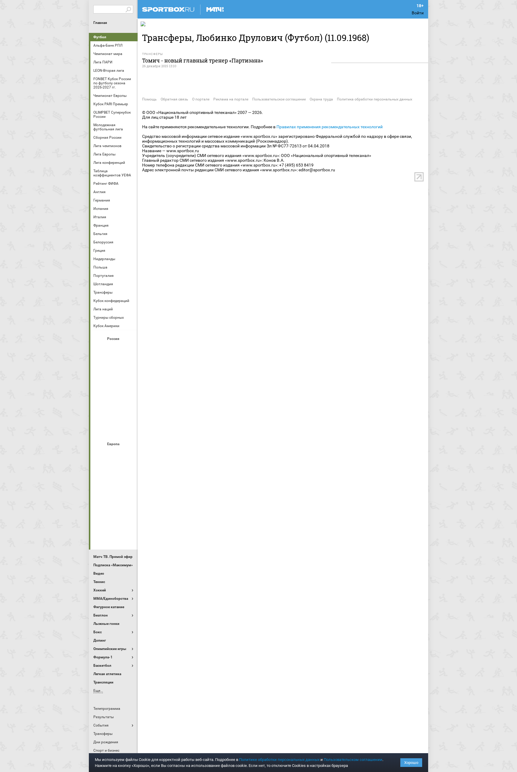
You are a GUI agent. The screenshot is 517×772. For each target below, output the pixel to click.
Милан (99, 502)
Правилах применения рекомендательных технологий (329, 126)
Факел (128, 413)
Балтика (128, 348)
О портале (200, 99)
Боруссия (114, 470)
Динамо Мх (99, 365)
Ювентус (114, 534)
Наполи (114, 502)
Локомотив (128, 381)
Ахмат (114, 348)
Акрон (99, 348)
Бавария (128, 454)
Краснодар (99, 381)
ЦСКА (114, 429)
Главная (100, 23)
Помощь (149, 99)
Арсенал (99, 454)
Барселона (99, 470)
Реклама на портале (230, 99)
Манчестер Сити (114, 486)
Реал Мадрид (99, 518)
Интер (128, 470)
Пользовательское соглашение (279, 99)
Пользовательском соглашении (353, 759)
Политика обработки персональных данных (374, 99)
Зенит (128, 365)
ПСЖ (128, 502)
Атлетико (114, 454)
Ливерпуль (99, 486)
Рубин (99, 413)
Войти (418, 12)
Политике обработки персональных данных (279, 759)
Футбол (99, 37)
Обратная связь (174, 99)
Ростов (114, 397)
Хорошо (411, 762)
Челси (128, 518)
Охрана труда (321, 99)
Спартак (114, 413)
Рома (114, 518)
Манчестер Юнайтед (128, 486)
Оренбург (99, 397)
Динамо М (114, 365)
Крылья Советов (114, 381)
